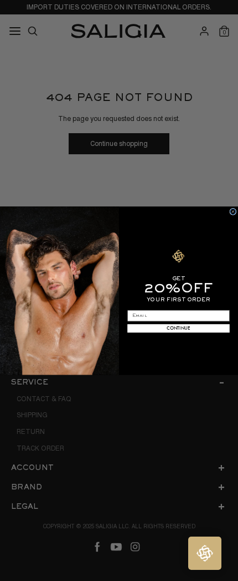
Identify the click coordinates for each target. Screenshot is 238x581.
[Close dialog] (233, 211)
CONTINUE (178, 327)
